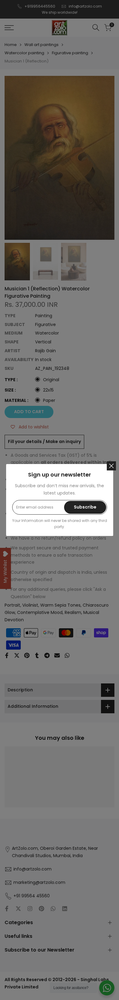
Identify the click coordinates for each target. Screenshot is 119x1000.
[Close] (111, 465)
